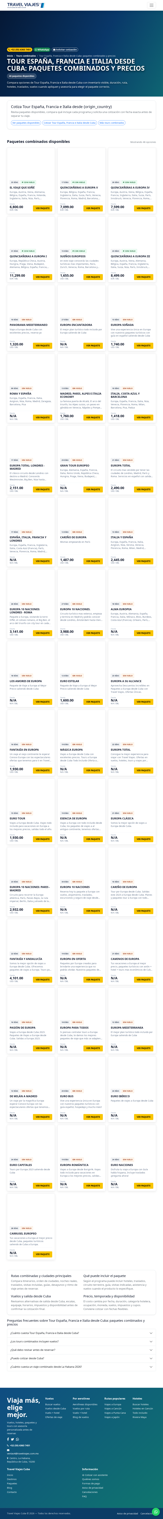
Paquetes (12, 1483)
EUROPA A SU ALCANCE (126, 681)
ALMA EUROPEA (121, 609)
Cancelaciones (90, 1492)
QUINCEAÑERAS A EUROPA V (79, 187)
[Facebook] (8, 1439)
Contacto (12, 1492)
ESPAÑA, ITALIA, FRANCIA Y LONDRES (28, 538)
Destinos (12, 1479)
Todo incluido (140, 1412)
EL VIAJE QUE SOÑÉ (22, 187)
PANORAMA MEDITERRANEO (28, 325)
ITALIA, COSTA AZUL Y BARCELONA (125, 395)
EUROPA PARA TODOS (74, 1027)
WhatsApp (43, 49)
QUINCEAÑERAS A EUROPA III (130, 256)
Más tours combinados (112, 122)
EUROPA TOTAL (121, 465)
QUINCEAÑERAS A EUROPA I (28, 256)
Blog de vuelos (81, 1417)
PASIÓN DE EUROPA (22, 1027)
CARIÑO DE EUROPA (73, 537)
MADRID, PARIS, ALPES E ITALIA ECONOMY (80, 395)
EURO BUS (66, 1096)
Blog (9, 1487)
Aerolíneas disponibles (85, 1404)
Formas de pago (91, 1483)
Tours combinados (26, 55)
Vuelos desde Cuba (55, 1408)
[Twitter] (12, 1439)
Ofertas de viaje (53, 1417)
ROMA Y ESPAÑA (20, 393)
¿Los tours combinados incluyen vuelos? (34, 1341)
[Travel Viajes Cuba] (26, 5)
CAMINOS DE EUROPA (125, 959)
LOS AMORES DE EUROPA (26, 681)
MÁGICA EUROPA (71, 749)
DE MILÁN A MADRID (23, 1096)
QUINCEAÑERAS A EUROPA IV (130, 187)
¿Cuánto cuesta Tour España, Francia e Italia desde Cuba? (44, 1333)
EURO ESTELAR (69, 681)
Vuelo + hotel (52, 1412)
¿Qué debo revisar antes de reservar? (32, 1350)
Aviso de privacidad (92, 1487)
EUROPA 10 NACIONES (75, 887)
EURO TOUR (17, 818)
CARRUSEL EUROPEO (23, 1233)
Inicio (10, 55)
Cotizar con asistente (96, 1475)
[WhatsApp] (17, 1439)
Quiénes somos (90, 1479)
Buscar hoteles (141, 1404)
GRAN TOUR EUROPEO (74, 465)
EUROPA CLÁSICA (122, 818)
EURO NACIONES (122, 1165)
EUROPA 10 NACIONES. (75, 609)
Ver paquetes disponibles (26, 122)
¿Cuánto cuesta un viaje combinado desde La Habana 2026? (46, 1366)
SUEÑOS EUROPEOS (72, 256)
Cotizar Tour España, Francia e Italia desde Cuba (70, 122)
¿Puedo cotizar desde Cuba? (27, 1358)
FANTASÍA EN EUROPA (24, 749)
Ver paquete (43, 208)
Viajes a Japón (112, 1417)
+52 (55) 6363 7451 (21, 49)
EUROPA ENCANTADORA (76, 325)
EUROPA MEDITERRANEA (127, 1027)
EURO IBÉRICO (120, 1096)
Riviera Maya (139, 1417)
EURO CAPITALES (21, 1165)
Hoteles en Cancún (143, 1408)
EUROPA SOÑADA (122, 325)
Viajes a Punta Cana (115, 1412)
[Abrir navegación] (151, 5)
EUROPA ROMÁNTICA (74, 1165)
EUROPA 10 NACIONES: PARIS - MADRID (30, 888)
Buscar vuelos (52, 1404)
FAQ (84, 1496)
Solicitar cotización (66, 49)
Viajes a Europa (112, 1404)
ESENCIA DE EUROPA (73, 818)
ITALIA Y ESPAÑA (122, 537)
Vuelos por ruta (81, 1408)
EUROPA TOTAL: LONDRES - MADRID (27, 467)
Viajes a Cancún (112, 1408)
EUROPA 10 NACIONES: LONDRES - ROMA (25, 610)
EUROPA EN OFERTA (73, 959)
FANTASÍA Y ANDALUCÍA (26, 959)
